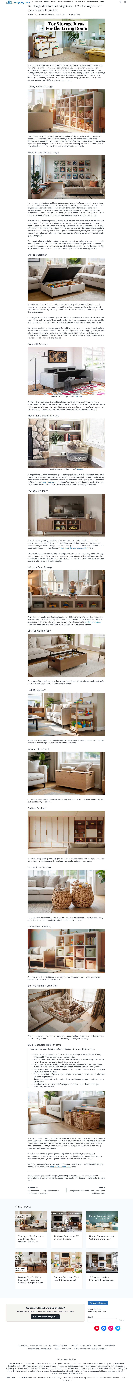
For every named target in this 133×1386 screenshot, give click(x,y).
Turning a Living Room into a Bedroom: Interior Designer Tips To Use (30, 1239)
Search (90, 1317)
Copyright (97, 1345)
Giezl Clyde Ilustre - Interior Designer (42, 14)
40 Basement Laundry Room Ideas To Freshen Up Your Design (43, 1190)
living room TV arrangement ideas (74, 548)
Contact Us (73, 1345)
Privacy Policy (109, 1345)
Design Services (94, 1309)
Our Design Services (97, 1303)
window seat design (93, 622)
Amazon (79, 396)
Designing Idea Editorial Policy (39, 1349)
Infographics (85, 1345)
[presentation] (31, 1221)
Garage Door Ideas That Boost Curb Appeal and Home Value (87, 1190)
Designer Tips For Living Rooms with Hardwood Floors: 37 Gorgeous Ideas (30, 1280)
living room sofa (48, 482)
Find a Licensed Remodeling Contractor (89, 1349)
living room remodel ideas (60, 1167)
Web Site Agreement (62, 1349)
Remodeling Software (97, 1312)
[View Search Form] (120, 2)
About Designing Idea (58, 1345)
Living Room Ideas (74, 14)
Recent (101, 2)
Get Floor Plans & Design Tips (45, 1317)
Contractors (92, 2)
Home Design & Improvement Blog (32, 1345)
